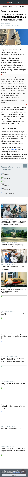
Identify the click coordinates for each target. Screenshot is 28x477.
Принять (14, 475)
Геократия (4, 6)
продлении (13, 149)
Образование (13, 6)
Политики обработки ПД (19, 472)
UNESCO (23, 6)
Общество (16, 25)
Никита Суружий (5, 23)
